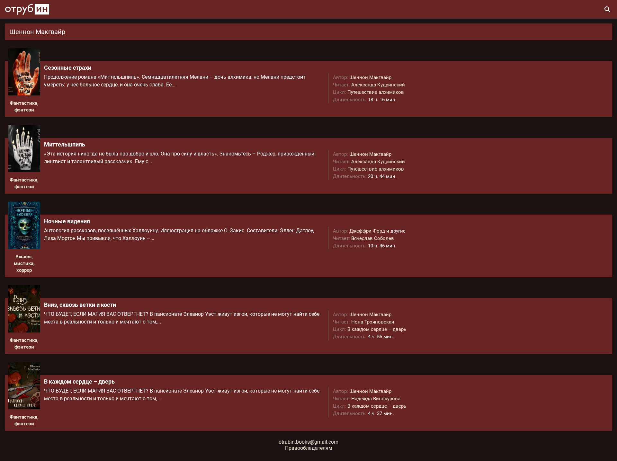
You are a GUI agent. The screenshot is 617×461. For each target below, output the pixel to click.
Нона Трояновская (372, 322)
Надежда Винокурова (375, 399)
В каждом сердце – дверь (376, 329)
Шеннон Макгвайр (370, 77)
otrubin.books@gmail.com (308, 442)
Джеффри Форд (367, 231)
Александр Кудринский (378, 85)
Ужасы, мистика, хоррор (24, 263)
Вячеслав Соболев (372, 238)
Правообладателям (308, 448)
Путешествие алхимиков (375, 92)
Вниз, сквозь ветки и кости (80, 304)
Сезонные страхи (67, 67)
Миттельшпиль (64, 144)
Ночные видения (67, 221)
